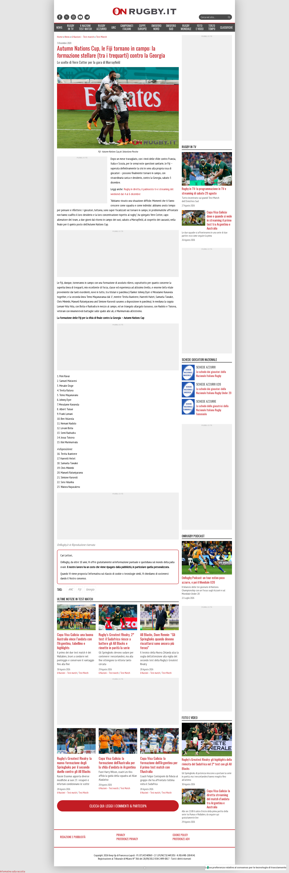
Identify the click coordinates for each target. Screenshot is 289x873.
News (67, 36)
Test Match (101, 36)
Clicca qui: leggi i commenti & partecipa (118, 805)
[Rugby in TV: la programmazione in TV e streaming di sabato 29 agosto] (207, 169)
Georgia (90, 589)
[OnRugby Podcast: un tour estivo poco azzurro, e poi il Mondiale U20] (207, 558)
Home (60, 36)
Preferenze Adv (181, 839)
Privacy (120, 835)
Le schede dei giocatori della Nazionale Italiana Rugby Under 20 (213, 391)
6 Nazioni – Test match (83, 36)
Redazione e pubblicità (72, 837)
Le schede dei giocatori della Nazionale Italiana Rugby (211, 374)
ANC (70, 589)
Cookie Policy (180, 835)
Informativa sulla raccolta (12, 871)
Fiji (79, 589)
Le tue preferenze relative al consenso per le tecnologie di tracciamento (245, 867)
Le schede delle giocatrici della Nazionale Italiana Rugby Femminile (212, 410)
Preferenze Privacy (127, 839)
